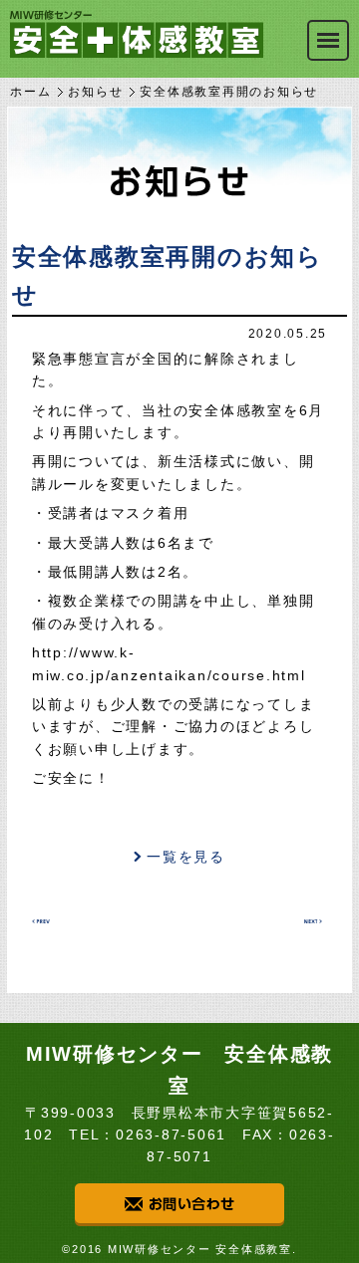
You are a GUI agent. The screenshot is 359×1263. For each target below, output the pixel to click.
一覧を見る (186, 857)
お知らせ (95, 92)
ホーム (30, 92)
